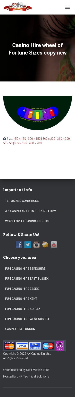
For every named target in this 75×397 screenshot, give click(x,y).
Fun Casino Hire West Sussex (27, 319)
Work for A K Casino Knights (27, 221)
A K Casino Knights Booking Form (30, 211)
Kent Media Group (38, 370)
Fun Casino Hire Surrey (23, 309)
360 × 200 (48, 138)
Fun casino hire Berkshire (25, 268)
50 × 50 (7, 143)
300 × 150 (34, 138)
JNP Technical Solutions (33, 376)
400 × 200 (35, 143)
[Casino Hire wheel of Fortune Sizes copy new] (37, 112)
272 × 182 (20, 143)
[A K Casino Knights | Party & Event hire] (19, 7)
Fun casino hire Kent (21, 298)
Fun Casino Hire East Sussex (27, 278)
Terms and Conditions (22, 201)
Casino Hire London (20, 329)
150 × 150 (19, 138)
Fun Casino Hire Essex (22, 288)
